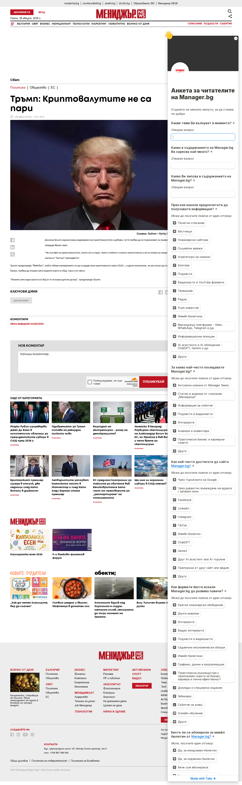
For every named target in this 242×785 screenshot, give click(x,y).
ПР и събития (111, 678)
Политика (52, 674)
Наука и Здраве (114, 711)
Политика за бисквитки (85, 761)
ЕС (47, 697)
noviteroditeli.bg (92, 3)
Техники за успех (85, 701)
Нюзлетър (142, 686)
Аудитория (167, 734)
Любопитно (116, 24)
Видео (136, 678)
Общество (52, 678)
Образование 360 (143, 3)
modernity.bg (71, 3)
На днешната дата (114, 701)
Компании (80, 678)
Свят (35, 24)
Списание (195, 24)
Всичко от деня (138, 24)
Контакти (50, 744)
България (23, 24)
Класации (109, 692)
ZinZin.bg (124, 3)
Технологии (81, 24)
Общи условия (19, 761)
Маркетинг (98, 24)
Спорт (136, 674)
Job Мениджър (83, 705)
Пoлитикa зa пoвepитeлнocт (49, 761)
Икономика (81, 686)
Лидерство (81, 697)
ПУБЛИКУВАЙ (153, 381)
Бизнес (45, 24)
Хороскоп (109, 697)
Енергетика (82, 682)
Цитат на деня (112, 705)
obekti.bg (110, 3)
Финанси (80, 674)
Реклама (108, 674)
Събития (226, 24)
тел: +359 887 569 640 (56, 753)
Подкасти (211, 24)
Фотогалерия (111, 688)
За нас (164, 730)
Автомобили (141, 669)
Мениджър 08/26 (168, 3)
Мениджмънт (61, 24)
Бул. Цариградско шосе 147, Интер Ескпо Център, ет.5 (75, 749)
